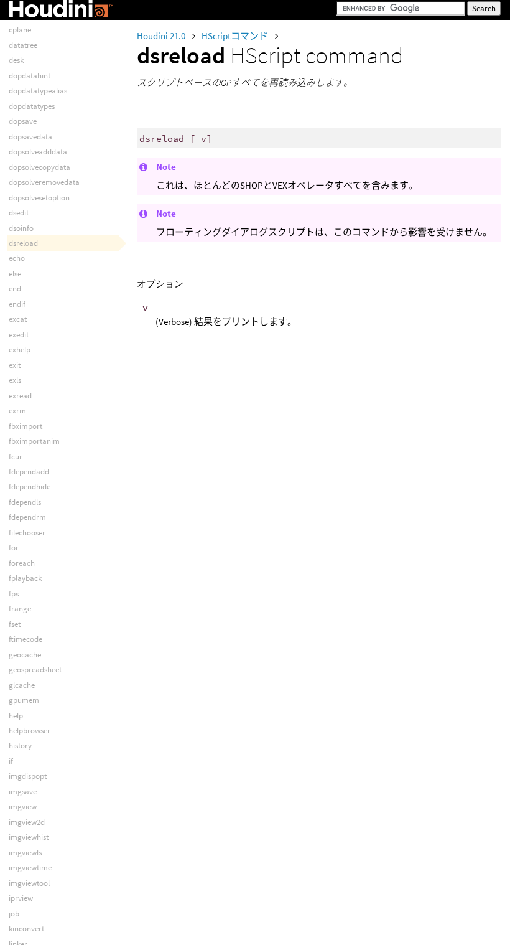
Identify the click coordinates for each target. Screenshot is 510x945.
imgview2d (27, 822)
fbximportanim (34, 441)
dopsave (23, 121)
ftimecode (25, 639)
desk (16, 60)
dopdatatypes (32, 106)
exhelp (19, 349)
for (14, 547)
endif (17, 304)
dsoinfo (21, 228)
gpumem (24, 700)
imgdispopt (28, 776)
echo (17, 258)
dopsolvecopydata (39, 167)
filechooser (27, 532)
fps (14, 593)
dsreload (23, 243)
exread (20, 395)
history (20, 745)
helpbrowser (29, 730)
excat (18, 319)
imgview (23, 806)
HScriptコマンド (236, 36)
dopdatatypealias (38, 90)
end (15, 288)
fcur (15, 456)
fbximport (25, 426)
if (11, 761)
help (16, 715)
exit (15, 365)
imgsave (23, 791)
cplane (20, 29)
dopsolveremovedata (44, 182)
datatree (23, 45)
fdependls (25, 502)
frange (20, 608)
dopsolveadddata (38, 151)
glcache (22, 685)
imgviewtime (30, 867)
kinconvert (26, 928)
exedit (19, 334)
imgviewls (25, 852)
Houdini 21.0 (162, 36)
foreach (22, 563)
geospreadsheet (35, 669)
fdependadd (29, 471)
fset (15, 624)
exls (15, 380)
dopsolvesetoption (39, 197)
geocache (25, 654)
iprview (21, 898)
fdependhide (29, 486)
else (15, 273)
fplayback (25, 578)
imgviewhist (29, 837)
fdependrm (27, 517)
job (14, 913)
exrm (17, 410)
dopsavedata (30, 136)
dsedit (19, 212)
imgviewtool (29, 883)
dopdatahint (29, 75)
